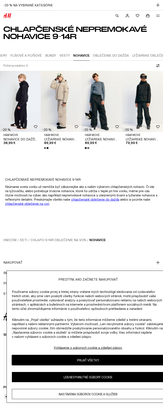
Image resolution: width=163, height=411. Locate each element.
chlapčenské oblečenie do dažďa (95, 199)
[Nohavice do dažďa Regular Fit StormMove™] (20, 101)
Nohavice (97, 240)
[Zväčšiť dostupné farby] (46, 148)
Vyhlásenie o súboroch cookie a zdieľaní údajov (88, 347)
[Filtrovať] (157, 66)
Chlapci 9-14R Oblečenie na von (58, 240)
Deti (23, 240)
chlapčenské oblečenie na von (27, 204)
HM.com (9, 240)
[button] (6, 130)
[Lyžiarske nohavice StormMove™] (61, 101)
